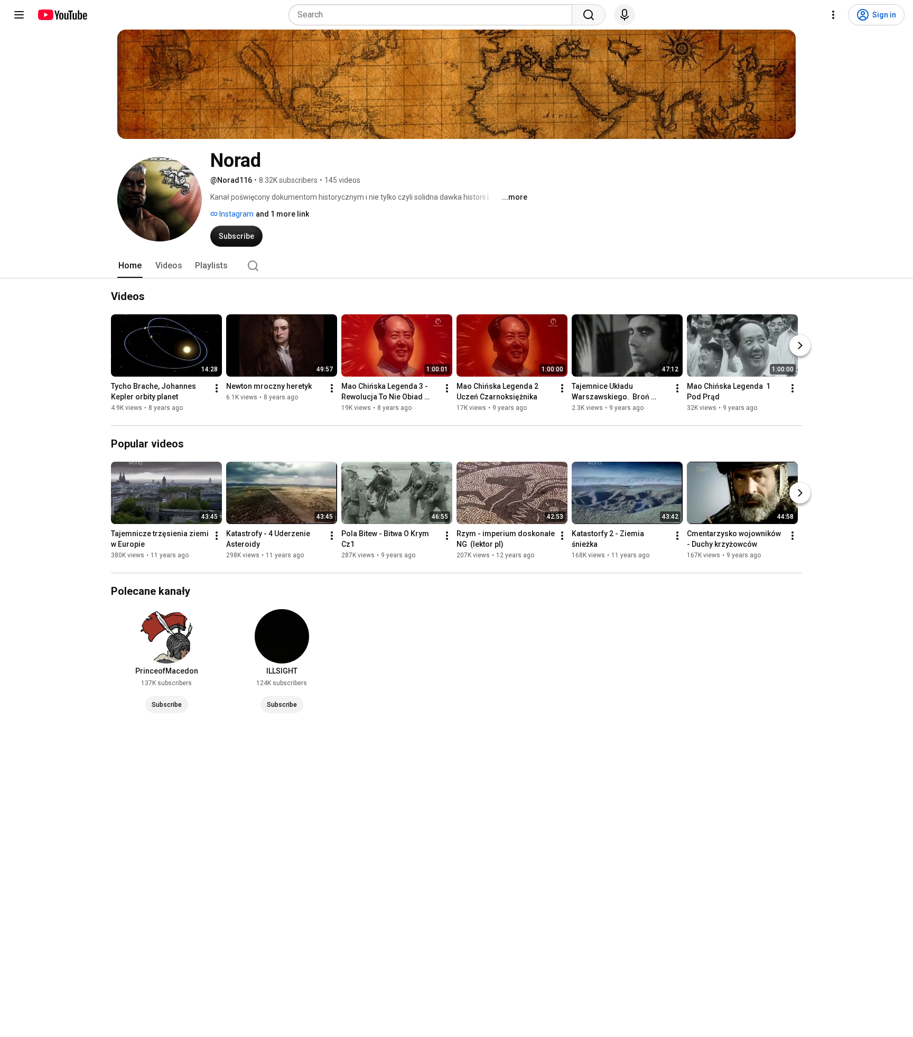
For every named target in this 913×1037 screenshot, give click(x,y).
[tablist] (456, 265)
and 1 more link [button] (282, 214)
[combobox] (433, 14)
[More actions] (216, 388)
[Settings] (833, 14)
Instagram (236, 214)
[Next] (799, 345)
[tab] (130, 265)
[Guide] (19, 14)
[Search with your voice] (624, 14)
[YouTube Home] (62, 15)
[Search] (588, 14)
